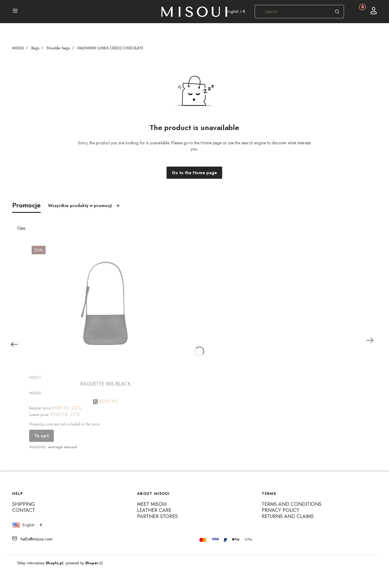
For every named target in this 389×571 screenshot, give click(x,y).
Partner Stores (157, 516)
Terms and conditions (292, 504)
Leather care (154, 510)
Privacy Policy (280, 510)
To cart (41, 436)
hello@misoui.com (37, 539)
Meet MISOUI (152, 504)
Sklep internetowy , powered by (57, 563)
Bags (35, 48)
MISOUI (18, 48)
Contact (23, 510)
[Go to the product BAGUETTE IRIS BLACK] (105, 307)
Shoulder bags (58, 48)
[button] (15, 12)
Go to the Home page (194, 173)
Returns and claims (288, 516)
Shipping (23, 504)
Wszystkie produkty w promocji (80, 206)
